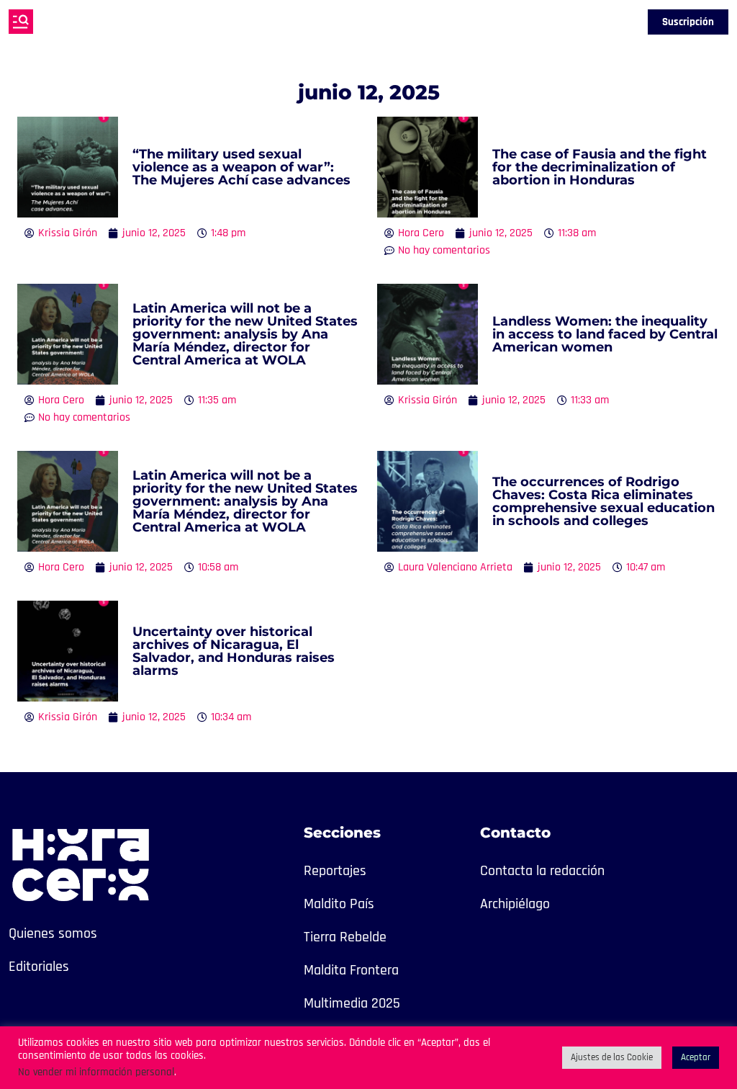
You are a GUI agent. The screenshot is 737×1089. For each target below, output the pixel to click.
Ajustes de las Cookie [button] (612, 1057)
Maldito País (339, 904)
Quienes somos (53, 933)
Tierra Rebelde (345, 937)
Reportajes (335, 870)
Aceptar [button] (695, 1057)
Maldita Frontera (351, 970)
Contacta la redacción (542, 870)
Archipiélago (515, 904)
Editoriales (39, 966)
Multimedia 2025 (352, 1003)
